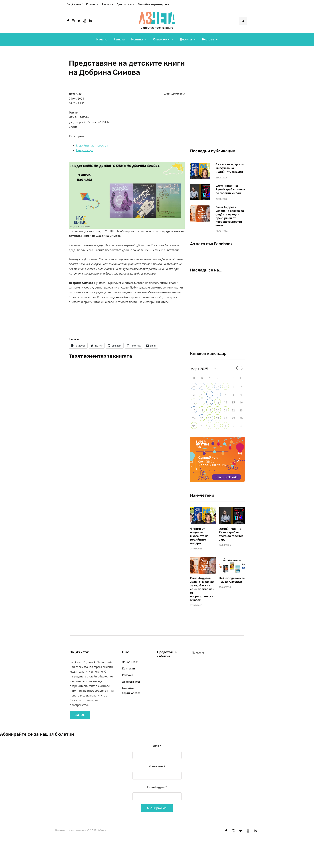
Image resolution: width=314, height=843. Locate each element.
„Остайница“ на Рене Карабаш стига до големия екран (230, 189)
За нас (79, 715)
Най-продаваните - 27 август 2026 (232, 580)
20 (217, 410)
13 (217, 402)
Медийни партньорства (153, 4)
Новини (137, 39)
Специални (161, 39)
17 (194, 410)
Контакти (92, 4)
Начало (101, 39)
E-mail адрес (157, 787)
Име (157, 745)
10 (194, 402)
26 (209, 387)
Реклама (107, 4)
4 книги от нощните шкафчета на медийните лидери (229, 168)
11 (202, 402)
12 (209, 402)
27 (217, 387)
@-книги (186, 39)
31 (194, 426)
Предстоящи (84, 150)
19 (209, 410)
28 (225, 387)
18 (202, 410)
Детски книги (125, 4)
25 (202, 387)
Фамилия (157, 766)
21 (225, 410)
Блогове (208, 39)
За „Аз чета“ (74, 4)
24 (194, 387)
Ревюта (119, 39)
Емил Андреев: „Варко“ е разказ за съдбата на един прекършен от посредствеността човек (230, 216)
